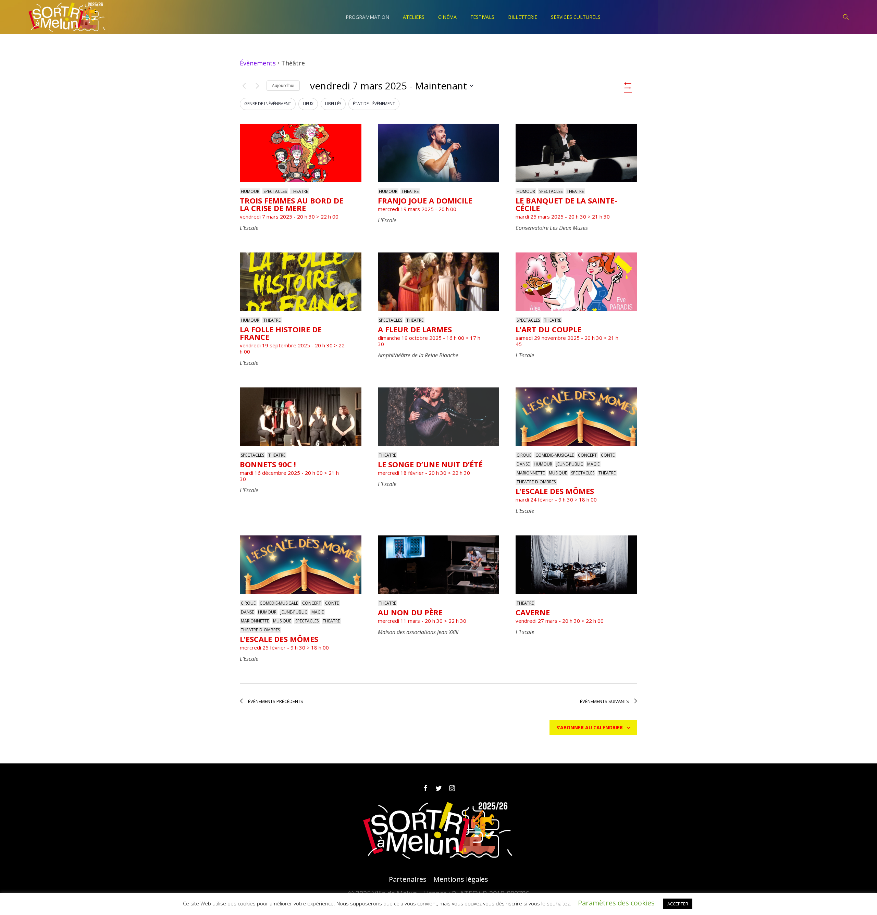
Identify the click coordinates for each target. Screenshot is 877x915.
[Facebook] (425, 788)
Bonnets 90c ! (268, 464)
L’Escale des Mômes (555, 491)
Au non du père (410, 612)
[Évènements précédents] (244, 86)
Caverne (533, 612)
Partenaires (408, 879)
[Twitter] (438, 788)
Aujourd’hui (283, 85)
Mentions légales (460, 879)
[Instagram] (452, 788)
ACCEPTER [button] (677, 904)
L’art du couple (548, 329)
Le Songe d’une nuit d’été (430, 464)
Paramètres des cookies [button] (616, 902)
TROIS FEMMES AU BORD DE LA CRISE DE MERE (291, 204)
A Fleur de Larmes (415, 329)
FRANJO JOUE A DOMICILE (425, 200)
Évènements (258, 63)
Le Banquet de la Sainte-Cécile (566, 204)
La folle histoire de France (281, 333)
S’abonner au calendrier (589, 727)
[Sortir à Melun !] (438, 830)
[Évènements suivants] (257, 86)
